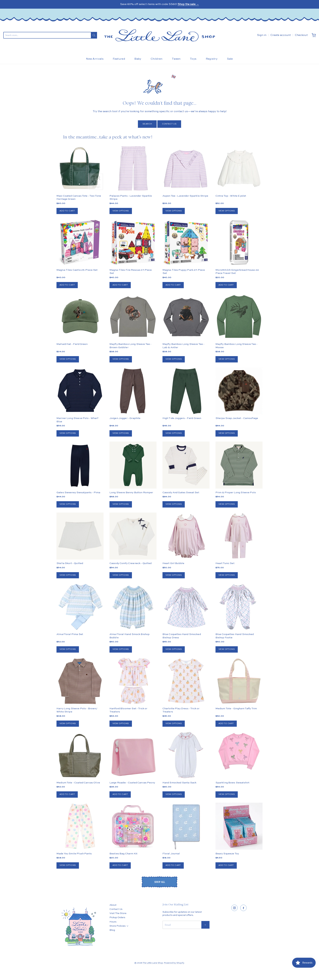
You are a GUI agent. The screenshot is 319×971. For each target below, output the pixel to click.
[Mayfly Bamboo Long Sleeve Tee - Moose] (239, 316)
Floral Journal (171, 853)
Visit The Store (117, 913)
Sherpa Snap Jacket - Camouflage (236, 418)
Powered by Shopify (174, 963)
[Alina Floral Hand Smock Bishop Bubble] (133, 606)
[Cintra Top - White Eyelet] (239, 168)
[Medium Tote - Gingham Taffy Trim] (239, 681)
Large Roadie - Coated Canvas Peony (132, 782)
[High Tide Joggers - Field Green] (186, 391)
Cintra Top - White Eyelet (230, 196)
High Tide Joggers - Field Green (181, 418)
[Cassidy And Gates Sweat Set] (186, 465)
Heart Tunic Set (224, 563)
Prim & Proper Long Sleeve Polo (235, 492)
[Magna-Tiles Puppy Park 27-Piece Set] (186, 242)
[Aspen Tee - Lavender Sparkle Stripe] (186, 168)
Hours (112, 922)
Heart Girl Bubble (173, 563)
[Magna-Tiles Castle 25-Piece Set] (80, 242)
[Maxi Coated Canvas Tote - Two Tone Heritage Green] (80, 168)
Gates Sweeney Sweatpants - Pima (78, 492)
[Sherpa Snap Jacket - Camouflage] (239, 402)
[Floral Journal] (186, 826)
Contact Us (169, 124)
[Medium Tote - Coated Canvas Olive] (80, 755)
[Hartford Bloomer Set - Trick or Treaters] (133, 681)
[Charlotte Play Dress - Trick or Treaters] (186, 681)
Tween (176, 59)
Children (156, 59)
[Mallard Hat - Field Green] (80, 316)
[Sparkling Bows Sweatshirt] (239, 751)
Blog (112, 930)
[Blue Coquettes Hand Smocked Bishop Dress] (186, 606)
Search (147, 124)
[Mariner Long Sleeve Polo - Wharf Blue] (80, 390)
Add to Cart (67, 211)
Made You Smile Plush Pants (74, 853)
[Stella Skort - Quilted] (80, 536)
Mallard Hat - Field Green (72, 344)
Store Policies (117, 926)
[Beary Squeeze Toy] (239, 826)
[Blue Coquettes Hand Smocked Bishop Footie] (239, 606)
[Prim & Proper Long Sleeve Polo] (239, 465)
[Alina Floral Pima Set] (80, 606)
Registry (212, 59)
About (112, 905)
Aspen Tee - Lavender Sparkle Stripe (185, 196)
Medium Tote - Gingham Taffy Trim (236, 708)
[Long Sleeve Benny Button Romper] (133, 465)
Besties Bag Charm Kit (123, 853)
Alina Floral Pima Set (69, 634)
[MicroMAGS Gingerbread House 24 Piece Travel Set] (239, 242)
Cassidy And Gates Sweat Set (180, 492)
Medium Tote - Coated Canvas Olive (78, 782)
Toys (193, 59)
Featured (119, 59)
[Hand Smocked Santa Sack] (186, 755)
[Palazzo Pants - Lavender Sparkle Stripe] (133, 168)
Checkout (301, 35)
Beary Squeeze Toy (227, 853)
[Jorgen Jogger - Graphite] (133, 390)
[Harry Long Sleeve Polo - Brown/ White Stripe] (80, 681)
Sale (230, 59)
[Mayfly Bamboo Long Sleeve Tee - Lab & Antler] (186, 316)
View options (120, 211)
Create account (280, 35)
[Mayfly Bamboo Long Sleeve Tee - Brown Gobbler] (133, 316)
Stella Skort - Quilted (69, 563)
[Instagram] (234, 908)
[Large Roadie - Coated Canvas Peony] (133, 755)
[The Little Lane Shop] (159, 35)
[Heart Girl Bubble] (186, 536)
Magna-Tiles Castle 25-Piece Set (77, 270)
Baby (137, 59)
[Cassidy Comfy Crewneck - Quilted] (133, 536)
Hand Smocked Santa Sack (179, 782)
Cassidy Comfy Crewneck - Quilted (130, 563)
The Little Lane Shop (153, 963)
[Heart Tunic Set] (239, 536)
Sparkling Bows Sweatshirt (232, 782)
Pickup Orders (117, 917)
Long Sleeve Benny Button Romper (131, 492)
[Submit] (94, 35)
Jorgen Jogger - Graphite (125, 418)
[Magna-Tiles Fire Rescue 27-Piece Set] (133, 242)
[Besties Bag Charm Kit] (133, 826)
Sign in (261, 35)
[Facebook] (243, 908)
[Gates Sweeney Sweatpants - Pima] (80, 465)
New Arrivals (95, 59)
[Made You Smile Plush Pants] (80, 826)
